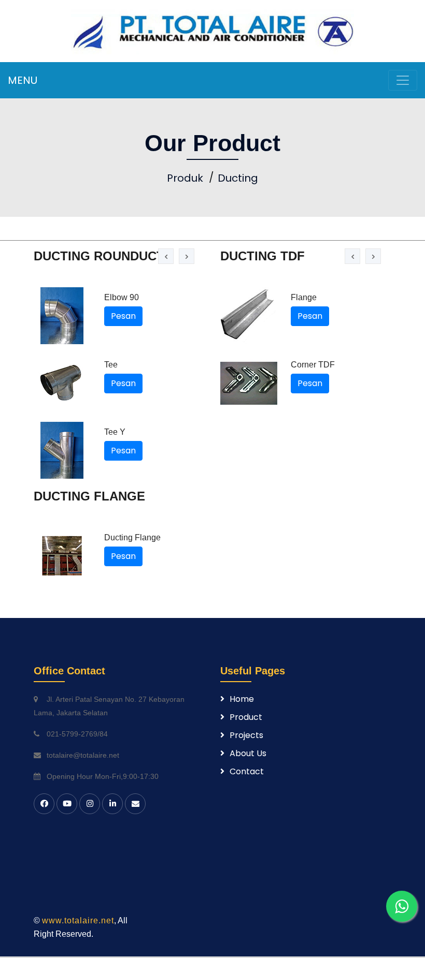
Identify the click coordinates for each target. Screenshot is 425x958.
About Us (248, 753)
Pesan (123, 316)
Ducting (238, 178)
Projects (246, 735)
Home (242, 699)
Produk (185, 178)
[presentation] (166, 256)
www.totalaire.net (78, 920)
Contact (247, 771)
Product (246, 717)
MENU (22, 80)
